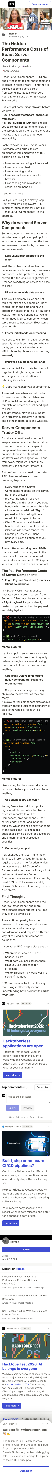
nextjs (16, 66)
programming (11, 70)
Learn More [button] (11, 1223)
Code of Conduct (17, 1117)
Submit (12, 1107)
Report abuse (36, 1117)
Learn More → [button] (12, 1075)
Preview (27, 1107)
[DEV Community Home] (11, 4)
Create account (40, 4)
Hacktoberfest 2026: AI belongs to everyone (22, 1366)
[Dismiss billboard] (48, 1423)
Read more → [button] (12, 1405)
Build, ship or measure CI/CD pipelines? (23, 1163)
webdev (28, 66)
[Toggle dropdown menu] (47, 1003)
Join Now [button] (26, 1470)
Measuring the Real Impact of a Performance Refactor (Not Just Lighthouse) (23, 1282)
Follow (26, 1249)
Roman (13, 33)
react (6, 66)
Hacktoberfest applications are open (23, 1043)
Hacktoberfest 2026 (17, 1384)
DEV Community (10, 1419)
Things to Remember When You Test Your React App (25, 1299)
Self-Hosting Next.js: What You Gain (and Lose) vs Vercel (24, 1314)
